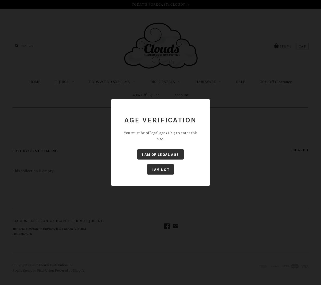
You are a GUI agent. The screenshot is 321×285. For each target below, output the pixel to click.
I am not (161, 169)
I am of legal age (160, 154)
